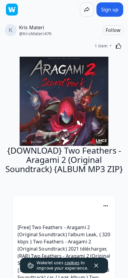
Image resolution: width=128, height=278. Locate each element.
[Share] (87, 9)
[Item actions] (105, 206)
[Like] (118, 46)
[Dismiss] (96, 265)
